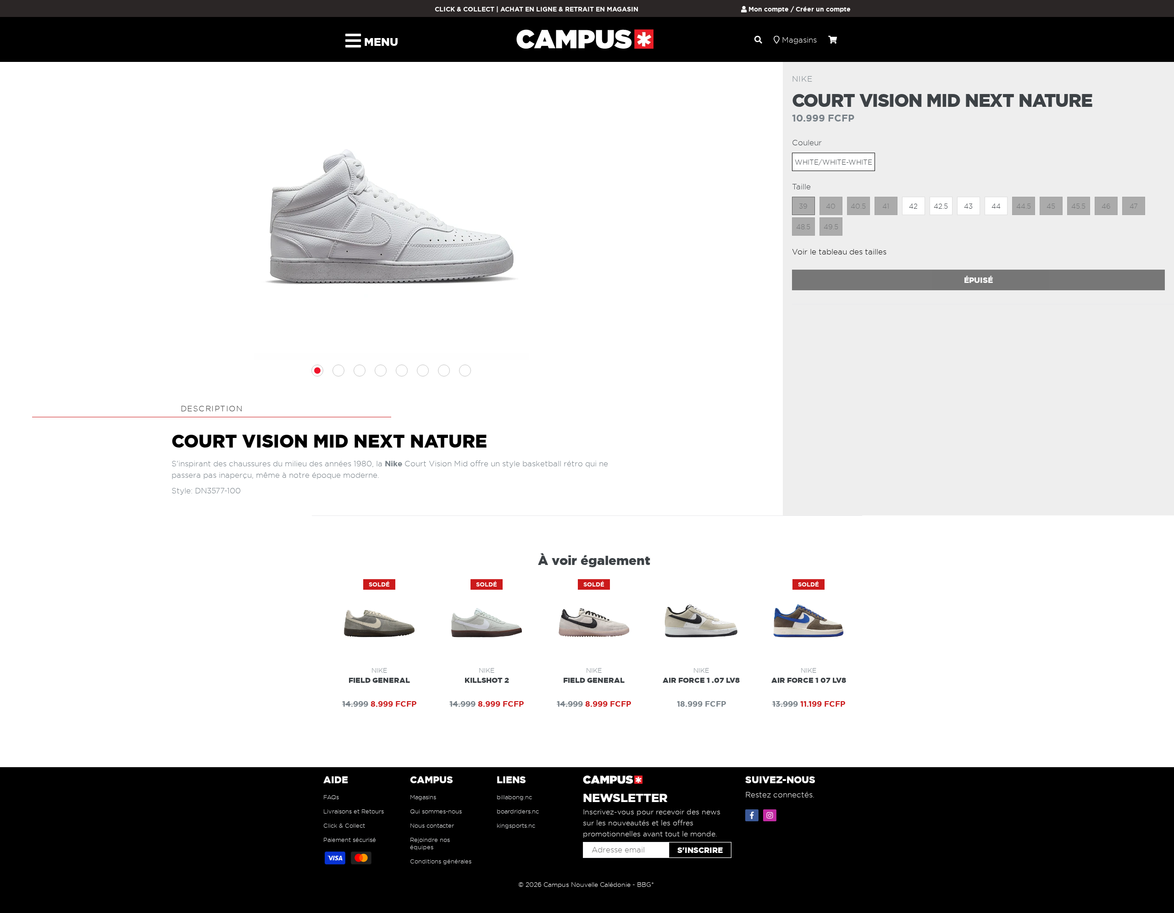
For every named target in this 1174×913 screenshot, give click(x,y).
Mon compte (768, 9)
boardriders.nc (518, 811)
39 (803, 206)
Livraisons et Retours (353, 811)
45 (1051, 206)
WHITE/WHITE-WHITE (833, 162)
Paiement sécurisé (349, 839)
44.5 (1023, 206)
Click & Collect (344, 825)
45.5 (1078, 206)
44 (996, 206)
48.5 (803, 227)
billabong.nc (514, 797)
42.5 (941, 206)
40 (831, 206)
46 (1106, 206)
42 (913, 206)
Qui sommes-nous (436, 811)
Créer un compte (823, 9)
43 (968, 206)
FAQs (331, 797)
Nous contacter (432, 825)
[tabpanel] (391, 222)
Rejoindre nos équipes (430, 843)
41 (885, 206)
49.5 (831, 227)
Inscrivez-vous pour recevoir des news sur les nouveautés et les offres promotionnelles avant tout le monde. (651, 823)
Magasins (423, 797)
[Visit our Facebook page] (753, 813)
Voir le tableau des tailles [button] (839, 252)
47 (1134, 206)
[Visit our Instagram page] (771, 813)
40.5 (858, 206)
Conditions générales (440, 861)
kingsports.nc (516, 825)
